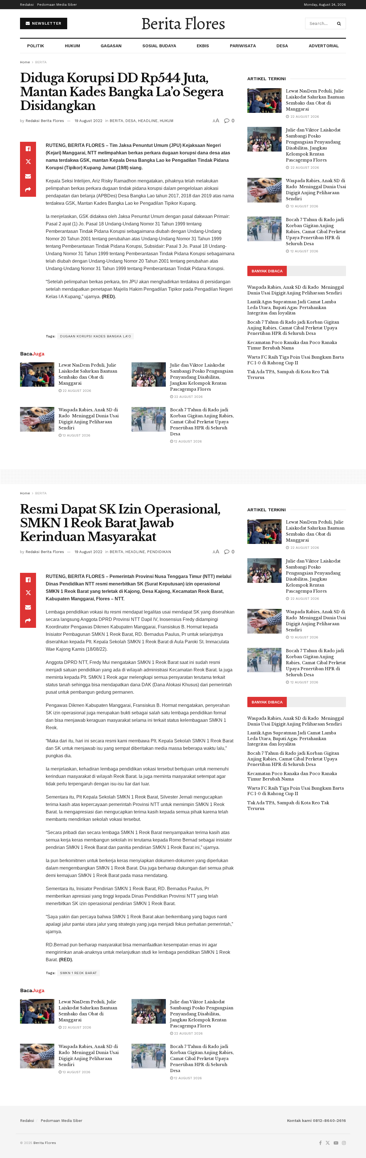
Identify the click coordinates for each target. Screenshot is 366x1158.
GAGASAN (111, 45)
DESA (282, 45)
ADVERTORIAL (324, 45)
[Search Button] (340, 23)
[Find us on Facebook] (320, 1143)
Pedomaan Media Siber (57, 5)
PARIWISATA (243, 45)
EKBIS (203, 45)
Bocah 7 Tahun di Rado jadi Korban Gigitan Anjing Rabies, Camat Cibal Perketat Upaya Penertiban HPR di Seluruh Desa (202, 422)
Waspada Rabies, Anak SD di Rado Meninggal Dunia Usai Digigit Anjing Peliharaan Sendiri (295, 290)
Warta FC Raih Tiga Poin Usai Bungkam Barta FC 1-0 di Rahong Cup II (295, 360)
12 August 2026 (187, 441)
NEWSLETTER (46, 23)
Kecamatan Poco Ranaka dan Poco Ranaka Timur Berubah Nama (292, 345)
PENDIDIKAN (159, 552)
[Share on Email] (28, 176)
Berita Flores (183, 23)
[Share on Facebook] (28, 149)
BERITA (41, 62)
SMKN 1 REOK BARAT (78, 973)
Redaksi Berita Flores (44, 121)
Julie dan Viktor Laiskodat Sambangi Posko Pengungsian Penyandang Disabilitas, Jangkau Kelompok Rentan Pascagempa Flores (201, 377)
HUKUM (72, 45)
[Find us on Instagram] (344, 1143)
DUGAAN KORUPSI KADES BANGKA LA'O (95, 336)
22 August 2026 (76, 391)
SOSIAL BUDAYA (159, 45)
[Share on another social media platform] (28, 190)
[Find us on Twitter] (327, 1143)
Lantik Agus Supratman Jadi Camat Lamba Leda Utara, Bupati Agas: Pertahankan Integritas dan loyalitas (291, 307)
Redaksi (27, 5)
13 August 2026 (75, 435)
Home (25, 62)
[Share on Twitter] (28, 162)
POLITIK (35, 45)
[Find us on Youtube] (336, 1143)
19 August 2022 (88, 121)
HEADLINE (148, 121)
